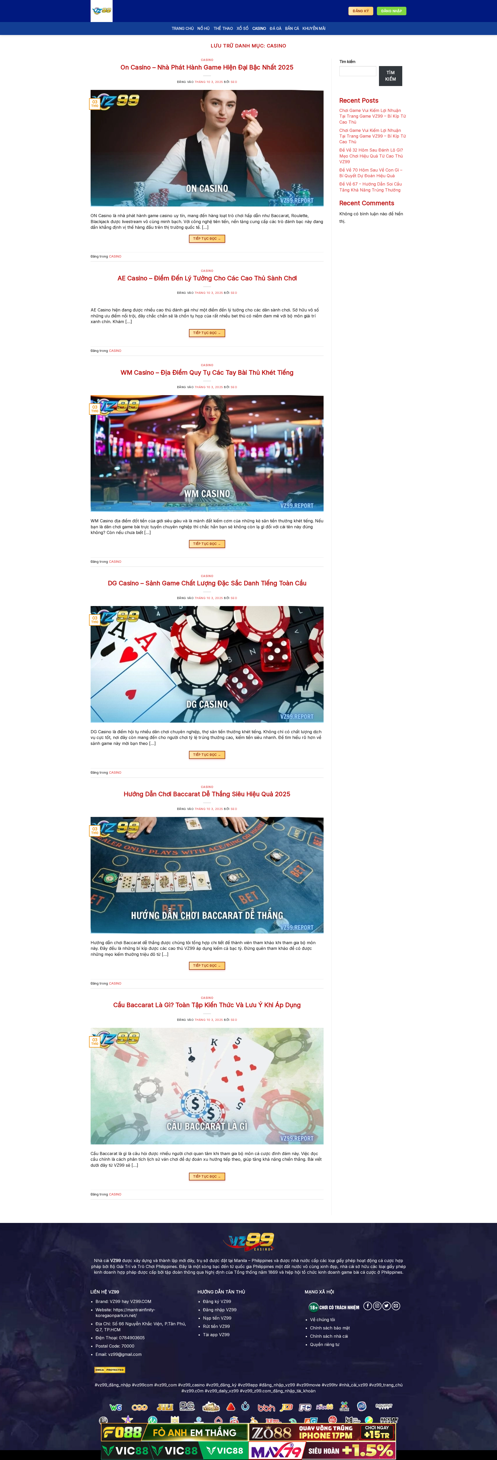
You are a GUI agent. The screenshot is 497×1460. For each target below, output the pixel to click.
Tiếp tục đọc (207, 238)
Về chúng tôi (322, 1319)
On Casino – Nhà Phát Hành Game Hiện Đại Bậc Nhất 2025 (207, 67)
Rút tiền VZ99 (216, 1326)
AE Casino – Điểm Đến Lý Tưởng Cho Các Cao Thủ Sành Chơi (207, 278)
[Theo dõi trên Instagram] (377, 1306)
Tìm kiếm (347, 61)
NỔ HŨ (204, 28)
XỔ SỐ (242, 28)
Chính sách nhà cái (329, 1336)
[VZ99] (116, 11)
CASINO (259, 28)
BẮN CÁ (292, 28)
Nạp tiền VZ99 (217, 1318)
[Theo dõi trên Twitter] (386, 1306)
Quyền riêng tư (324, 1344)
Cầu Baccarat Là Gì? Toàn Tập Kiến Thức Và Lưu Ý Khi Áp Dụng (207, 1005)
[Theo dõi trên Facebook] (367, 1306)
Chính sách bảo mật (330, 1327)
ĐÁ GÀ (275, 28)
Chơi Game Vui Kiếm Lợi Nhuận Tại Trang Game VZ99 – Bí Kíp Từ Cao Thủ (372, 116)
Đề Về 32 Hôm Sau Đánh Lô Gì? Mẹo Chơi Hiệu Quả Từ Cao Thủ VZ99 (371, 155)
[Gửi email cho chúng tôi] (396, 1306)
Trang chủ (183, 28)
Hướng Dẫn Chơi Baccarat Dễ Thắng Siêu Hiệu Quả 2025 (207, 794)
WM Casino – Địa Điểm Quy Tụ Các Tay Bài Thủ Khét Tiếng (207, 372)
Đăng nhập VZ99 (220, 1309)
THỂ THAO (223, 28)
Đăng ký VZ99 (217, 1301)
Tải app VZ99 (216, 1334)
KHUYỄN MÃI (314, 28)
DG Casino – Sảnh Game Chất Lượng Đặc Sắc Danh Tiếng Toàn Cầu (207, 583)
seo (234, 82)
